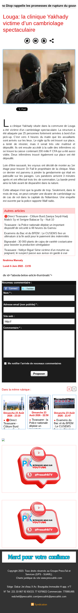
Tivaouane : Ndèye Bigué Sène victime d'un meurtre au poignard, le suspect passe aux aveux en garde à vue (36, 251)
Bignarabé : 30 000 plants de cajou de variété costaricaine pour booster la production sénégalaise (38, 243)
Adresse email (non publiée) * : (20, 304)
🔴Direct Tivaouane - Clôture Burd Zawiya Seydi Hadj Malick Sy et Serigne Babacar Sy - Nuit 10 (36, 218)
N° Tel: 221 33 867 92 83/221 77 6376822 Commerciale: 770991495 (39, 591)
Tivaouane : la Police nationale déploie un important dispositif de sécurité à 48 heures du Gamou (34, 226)
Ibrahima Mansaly (13, 260)
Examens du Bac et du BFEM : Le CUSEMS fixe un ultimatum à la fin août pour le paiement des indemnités (36, 235)
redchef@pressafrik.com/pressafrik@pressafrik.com (39, 596)
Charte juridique (24, 578)
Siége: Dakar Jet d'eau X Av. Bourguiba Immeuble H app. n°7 (39, 586)
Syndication (41, 604)
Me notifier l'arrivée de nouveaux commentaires (34, 363)
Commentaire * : (12, 327)
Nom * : (7, 292)
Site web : (9, 316)
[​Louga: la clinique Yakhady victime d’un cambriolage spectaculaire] (39, 50)
